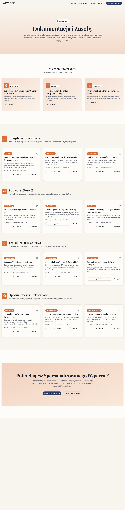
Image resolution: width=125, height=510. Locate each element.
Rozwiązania (83, 3)
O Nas (93, 3)
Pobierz (10, 104)
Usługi (73, 3)
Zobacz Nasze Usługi (72, 393)
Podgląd (34, 174)
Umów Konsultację (114, 3)
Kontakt (100, 3)
